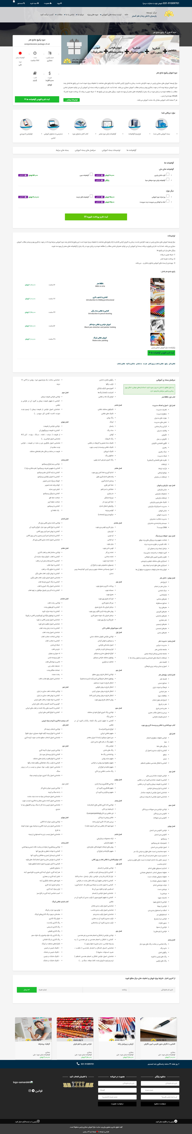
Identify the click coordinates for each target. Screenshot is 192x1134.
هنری (168, 32)
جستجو (20, 3)
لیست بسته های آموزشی (111, 14)
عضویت (47, 3)
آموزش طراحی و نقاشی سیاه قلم (100, 324)
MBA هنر (100, 283)
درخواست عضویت (117, 1104)
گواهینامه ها (131, 150)
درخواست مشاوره (160, 1104)
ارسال (26, 990)
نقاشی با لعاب (121, 364)
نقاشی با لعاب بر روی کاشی (155, 364)
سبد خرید (33, 3)
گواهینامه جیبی (54, 175)
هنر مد (145, 364)
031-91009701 (171, 3)
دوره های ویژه (92, 14)
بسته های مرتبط (62, 150)
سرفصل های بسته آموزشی (85, 150)
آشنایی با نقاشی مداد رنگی (100, 311)
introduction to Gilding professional (100, 300)
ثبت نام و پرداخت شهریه (97, 217)
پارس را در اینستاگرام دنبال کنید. (26, 1122)
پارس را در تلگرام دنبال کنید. (164, 1122)
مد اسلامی (139, 364)
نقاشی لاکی (172, 364)
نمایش (98, 175)
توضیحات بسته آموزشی (111, 150)
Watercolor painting (100, 340)
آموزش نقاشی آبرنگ (100, 338)
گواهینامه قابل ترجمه (54, 197)
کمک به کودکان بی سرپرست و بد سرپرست (130, 202)
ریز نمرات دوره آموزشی (130, 197)
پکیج (166, 364)
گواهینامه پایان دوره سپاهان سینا (130, 180)
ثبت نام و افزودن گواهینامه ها (38, 99)
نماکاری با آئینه (130, 364)
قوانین (38, 1091)
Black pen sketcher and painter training (100, 327)
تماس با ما (70, 14)
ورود (58, 3)
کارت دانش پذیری (130, 175)
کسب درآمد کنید (46, 14)
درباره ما (81, 14)
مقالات (59, 14)
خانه (126, 14)
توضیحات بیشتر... (71, 100)
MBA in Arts (100, 286)
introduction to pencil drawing (100, 313)
